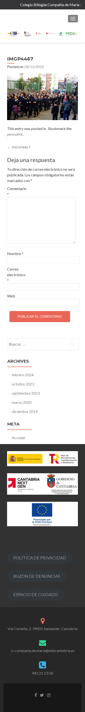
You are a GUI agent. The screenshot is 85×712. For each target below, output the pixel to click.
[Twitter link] (42, 694)
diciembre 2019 (25, 411)
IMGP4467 (18, 147)
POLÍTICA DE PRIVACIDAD (39, 557)
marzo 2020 (21, 402)
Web (11, 296)
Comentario (16, 191)
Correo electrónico (16, 275)
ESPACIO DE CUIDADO (35, 594)
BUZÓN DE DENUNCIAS (36, 576)
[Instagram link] (49, 694)
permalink (15, 134)
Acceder (19, 437)
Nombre (15, 253)
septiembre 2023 (26, 393)
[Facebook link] (35, 694)
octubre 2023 (23, 384)
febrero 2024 (23, 374)
